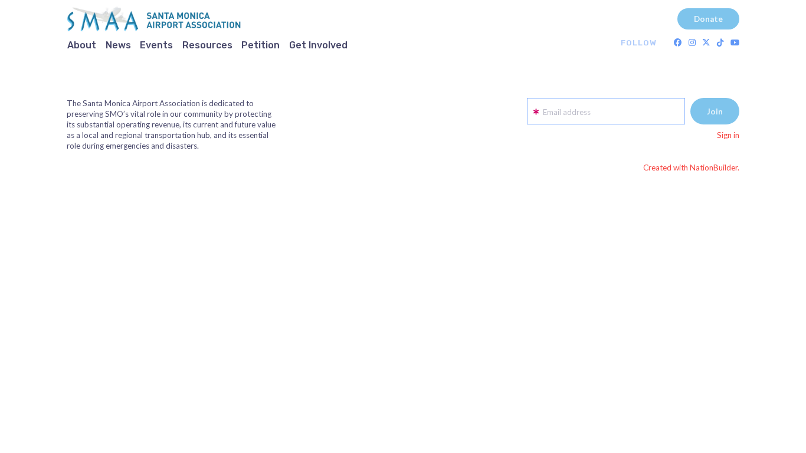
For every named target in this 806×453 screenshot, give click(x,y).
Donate (708, 19)
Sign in (728, 135)
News (118, 45)
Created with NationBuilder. (691, 167)
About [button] (81, 45)
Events (156, 45)
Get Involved (318, 45)
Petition (260, 45)
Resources (207, 45)
